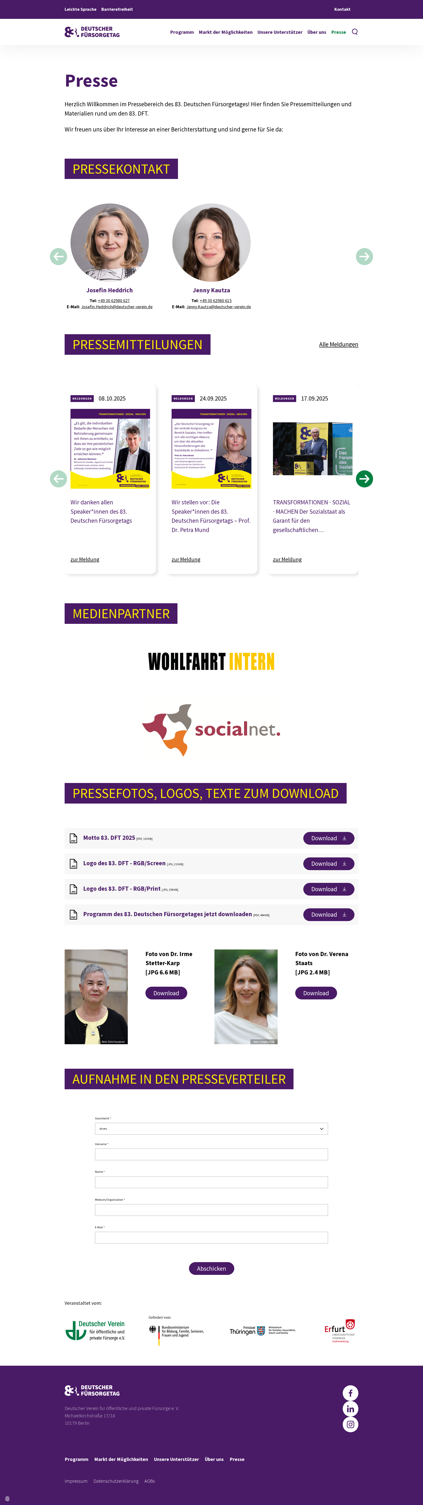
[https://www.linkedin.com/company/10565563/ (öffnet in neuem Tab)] (350, 1409)
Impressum (76, 1481)
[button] (7, 1499)
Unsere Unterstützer (280, 32)
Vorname (101, 1144)
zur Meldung (84, 559)
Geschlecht (103, 1118)
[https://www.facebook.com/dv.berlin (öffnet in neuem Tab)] (350, 1393)
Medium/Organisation (110, 1199)
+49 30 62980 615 (216, 300)
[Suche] (354, 32)
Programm (182, 32)
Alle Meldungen (338, 344)
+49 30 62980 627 (114, 300)
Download (324, 838)
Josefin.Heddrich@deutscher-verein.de (117, 306)
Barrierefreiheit (117, 9)
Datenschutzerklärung (116, 1481)
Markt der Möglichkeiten (226, 32)
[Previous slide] (58, 256)
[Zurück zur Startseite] (92, 32)
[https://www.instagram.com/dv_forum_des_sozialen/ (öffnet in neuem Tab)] (350, 1424)
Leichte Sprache (80, 9)
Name (100, 1171)
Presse (338, 32)
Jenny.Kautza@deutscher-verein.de (218, 306)
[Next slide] (364, 256)
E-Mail (100, 1227)
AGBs (149, 1481)
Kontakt (342, 9)
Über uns (316, 32)
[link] (110, 468)
